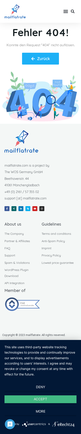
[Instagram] (41, 208)
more (40, 411)
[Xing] (13, 208)
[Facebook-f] (6, 208)
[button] (65, 11)
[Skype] (27, 208)
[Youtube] (34, 208)
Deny (40, 387)
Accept (40, 399)
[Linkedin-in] (20, 208)
